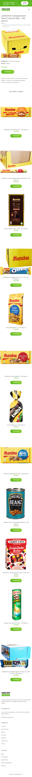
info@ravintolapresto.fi (7, 717)
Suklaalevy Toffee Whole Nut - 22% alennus (16, 129)
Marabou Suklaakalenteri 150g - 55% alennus (16, 473)
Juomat (3, 726)
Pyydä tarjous (25, 3)
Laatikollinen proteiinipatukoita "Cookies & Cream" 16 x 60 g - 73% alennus (16, 672)
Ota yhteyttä (4, 757)
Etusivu (3, 23)
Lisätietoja (7, 71)
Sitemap (3, 765)
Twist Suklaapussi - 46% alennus (16, 425)
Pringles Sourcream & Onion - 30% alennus (16, 623)
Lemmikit (3, 735)
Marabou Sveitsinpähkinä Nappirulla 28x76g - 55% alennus (16, 179)
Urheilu (3, 743)
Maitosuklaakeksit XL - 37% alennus (16, 327)
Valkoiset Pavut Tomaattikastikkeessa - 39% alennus (16, 523)
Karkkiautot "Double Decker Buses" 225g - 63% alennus (16, 573)
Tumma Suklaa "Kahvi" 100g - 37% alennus (16, 228)
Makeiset (3, 738)
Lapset (3, 732)
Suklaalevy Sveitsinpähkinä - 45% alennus (16, 376)
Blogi (2, 754)
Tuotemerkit (11, 61)
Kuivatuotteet (4, 729)
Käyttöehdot (4, 760)
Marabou (17, 61)
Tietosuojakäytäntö (6, 762)
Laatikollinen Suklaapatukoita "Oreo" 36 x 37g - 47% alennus (16, 278)
